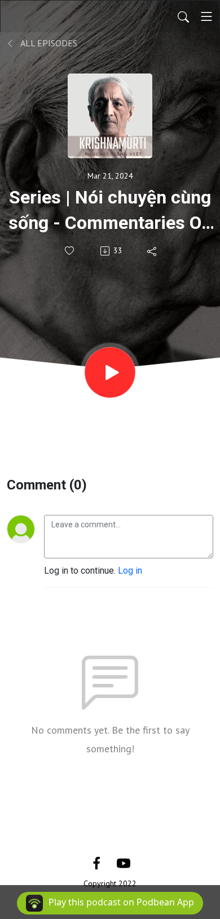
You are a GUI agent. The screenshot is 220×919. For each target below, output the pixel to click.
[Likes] (70, 251)
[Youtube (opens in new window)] (123, 862)
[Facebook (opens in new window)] (96, 862)
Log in (130, 570)
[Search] (183, 16)
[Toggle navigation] (206, 16)
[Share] (152, 251)
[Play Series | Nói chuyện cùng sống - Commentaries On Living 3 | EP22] (110, 372)
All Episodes (48, 43)
